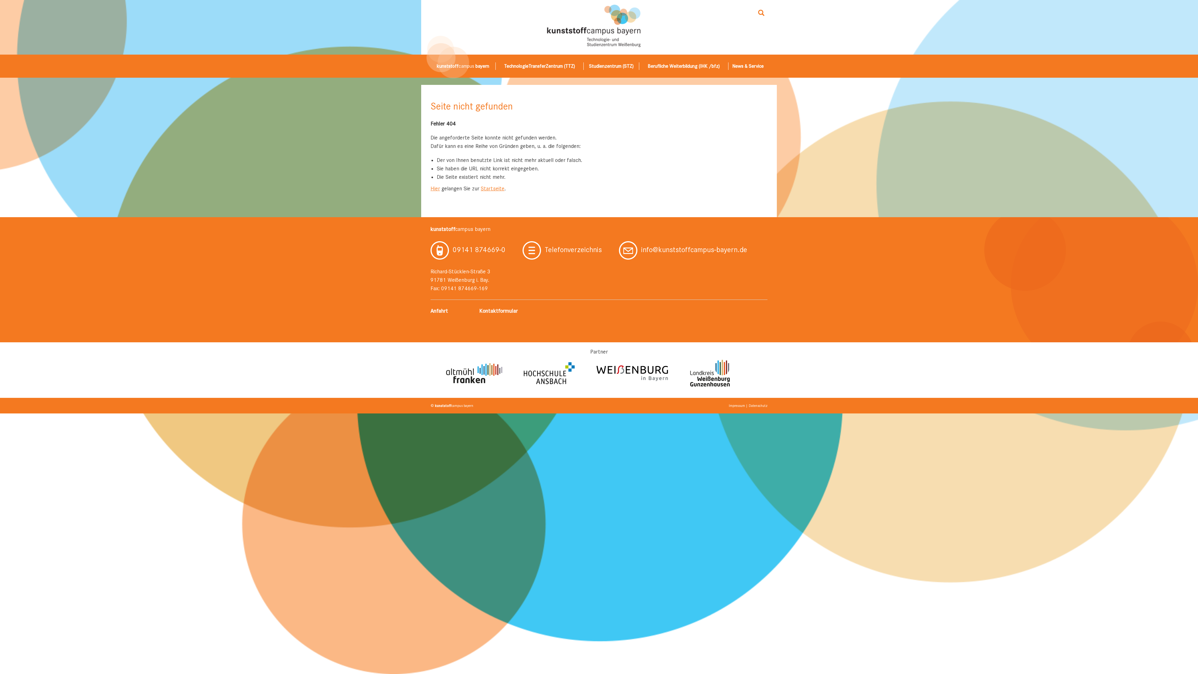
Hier (435, 188)
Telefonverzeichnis (573, 249)
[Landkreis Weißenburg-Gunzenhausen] (710, 373)
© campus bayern (452, 405)
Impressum (737, 405)
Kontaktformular (498, 311)
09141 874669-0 (479, 249)
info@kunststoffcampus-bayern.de (694, 249)
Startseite (492, 188)
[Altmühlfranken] (474, 373)
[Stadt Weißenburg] (632, 373)
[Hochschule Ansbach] (549, 373)
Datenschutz (758, 405)
